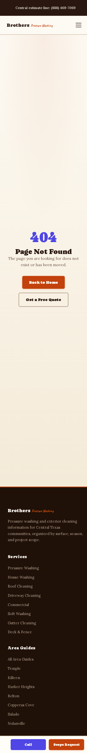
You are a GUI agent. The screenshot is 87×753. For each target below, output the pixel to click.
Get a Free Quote (43, 299)
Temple (14, 668)
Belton (13, 696)
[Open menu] (78, 25)
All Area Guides (21, 659)
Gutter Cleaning (22, 623)
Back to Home (43, 282)
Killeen (14, 677)
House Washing (21, 577)
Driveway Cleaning (24, 595)
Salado (13, 714)
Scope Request (66, 744)
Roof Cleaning (20, 586)
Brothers (29, 25)
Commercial (18, 604)
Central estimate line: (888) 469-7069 (45, 8)
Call (28, 744)
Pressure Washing (23, 568)
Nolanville (16, 723)
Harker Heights (21, 686)
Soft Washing (19, 613)
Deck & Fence (20, 632)
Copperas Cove (21, 705)
